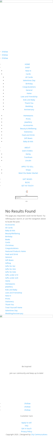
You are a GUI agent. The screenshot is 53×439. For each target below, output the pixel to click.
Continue (13, 226)
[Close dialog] (50, 204)
